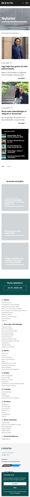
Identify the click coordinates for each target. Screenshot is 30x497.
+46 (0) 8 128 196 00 (7, 453)
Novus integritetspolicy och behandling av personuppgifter (15, 492)
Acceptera (15, 483)
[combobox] (5, 166)
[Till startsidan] (7, 3)
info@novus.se (6, 455)
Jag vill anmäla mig (15, 288)
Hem (3, 33)
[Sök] (23, 3)
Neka (15, 487)
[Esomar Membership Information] (11, 466)
